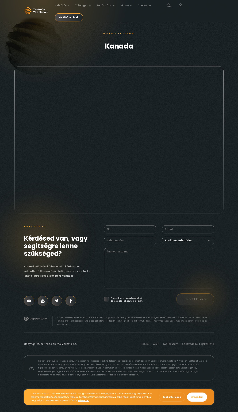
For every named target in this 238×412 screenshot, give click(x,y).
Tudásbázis (104, 5)
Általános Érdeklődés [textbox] (178, 240)
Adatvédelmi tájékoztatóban (126, 299)
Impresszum (170, 344)
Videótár (60, 5)
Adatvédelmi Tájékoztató (198, 344)
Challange (144, 5)
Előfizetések (71, 17)
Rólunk (145, 344)
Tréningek (81, 5)
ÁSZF (156, 344)
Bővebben (83, 400)
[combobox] (188, 240)
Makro (125, 5)
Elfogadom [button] (197, 396)
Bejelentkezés (180, 8)
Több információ (172, 396)
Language (169, 8)
